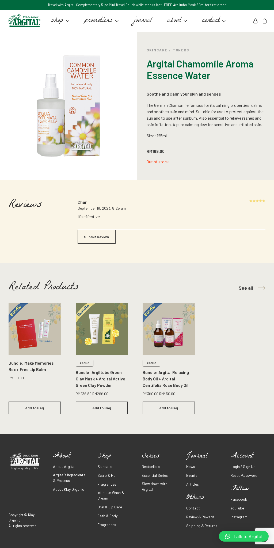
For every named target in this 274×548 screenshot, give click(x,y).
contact (211, 20)
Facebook (239, 499)
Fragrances (106, 484)
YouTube (237, 508)
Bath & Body (107, 515)
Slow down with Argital (154, 486)
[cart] (264, 21)
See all (246, 288)
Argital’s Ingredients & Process (69, 478)
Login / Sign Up (243, 466)
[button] (244, 536)
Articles (192, 484)
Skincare (157, 50)
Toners (181, 50)
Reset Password (244, 475)
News (190, 466)
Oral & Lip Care (109, 507)
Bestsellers (151, 466)
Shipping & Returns (201, 525)
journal (143, 20)
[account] (256, 21)
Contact (193, 508)
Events (191, 475)
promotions (98, 20)
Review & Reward (200, 517)
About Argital (64, 466)
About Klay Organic (68, 489)
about (174, 20)
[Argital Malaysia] (24, 20)
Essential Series (155, 475)
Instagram (239, 517)
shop (57, 20)
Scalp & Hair (107, 475)
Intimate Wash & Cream (110, 495)
